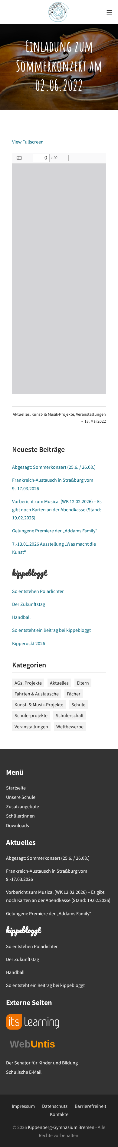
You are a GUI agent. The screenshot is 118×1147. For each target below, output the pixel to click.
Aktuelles (21, 414)
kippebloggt (29, 573)
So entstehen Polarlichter (38, 591)
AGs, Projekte (28, 683)
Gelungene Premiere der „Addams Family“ (54, 531)
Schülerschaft (70, 715)
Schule (78, 704)
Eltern (83, 683)
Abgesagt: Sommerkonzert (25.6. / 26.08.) (54, 467)
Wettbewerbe (70, 726)
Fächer (73, 694)
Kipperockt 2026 (28, 643)
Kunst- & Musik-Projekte (52, 414)
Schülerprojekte (31, 715)
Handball (21, 617)
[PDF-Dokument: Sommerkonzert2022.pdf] (59, 273)
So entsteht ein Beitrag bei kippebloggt (51, 630)
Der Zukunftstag (28, 604)
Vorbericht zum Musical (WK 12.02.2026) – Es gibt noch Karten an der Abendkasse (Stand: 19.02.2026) (57, 509)
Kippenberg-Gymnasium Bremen (61, 1127)
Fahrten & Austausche (37, 694)
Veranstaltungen (91, 414)
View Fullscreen (28, 142)
